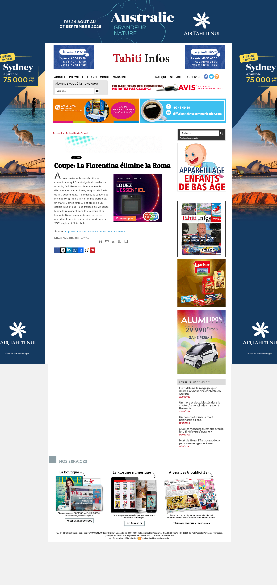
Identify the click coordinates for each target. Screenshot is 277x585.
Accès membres (117, 538)
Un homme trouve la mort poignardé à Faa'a (196, 419)
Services (176, 77)
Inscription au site (161, 538)
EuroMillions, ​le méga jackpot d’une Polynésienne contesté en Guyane (200, 391)
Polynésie (76, 77)
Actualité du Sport (77, 133)
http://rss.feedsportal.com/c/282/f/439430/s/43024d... (96, 231)
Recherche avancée (189, 138)
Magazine (120, 77)
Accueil (60, 77)
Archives (193, 77)
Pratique (160, 77)
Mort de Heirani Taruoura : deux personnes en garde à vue (199, 442)
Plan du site (131, 538)
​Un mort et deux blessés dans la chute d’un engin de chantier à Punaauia (199, 405)
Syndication (146, 538)
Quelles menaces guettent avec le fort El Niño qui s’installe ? (201, 430)
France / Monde (98, 77)
